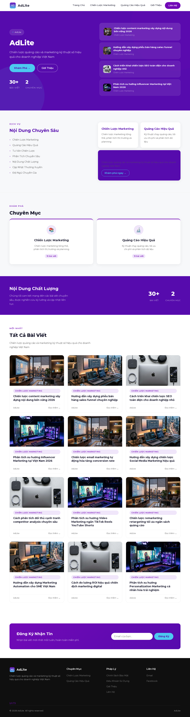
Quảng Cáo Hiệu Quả (133, 5)
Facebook (152, 681)
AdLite (23, 5)
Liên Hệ (172, 5)
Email (150, 675)
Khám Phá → (22, 68)
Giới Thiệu (156, 5)
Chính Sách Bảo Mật (117, 675)
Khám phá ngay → (115, 173)
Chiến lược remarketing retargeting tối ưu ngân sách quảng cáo (150, 522)
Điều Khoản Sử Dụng (117, 681)
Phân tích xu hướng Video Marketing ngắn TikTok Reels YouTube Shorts (91, 522)
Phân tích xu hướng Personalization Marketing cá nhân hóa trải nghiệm (150, 586)
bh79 (13, 703)
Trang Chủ (79, 5)
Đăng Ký (163, 636)
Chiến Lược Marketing (102, 5)
